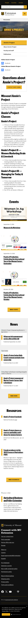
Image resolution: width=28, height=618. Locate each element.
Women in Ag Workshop (12, 227)
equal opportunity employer (11, 599)
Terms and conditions (7, 585)
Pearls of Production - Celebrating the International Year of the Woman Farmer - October (14, 295)
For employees (5, 563)
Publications (7, 54)
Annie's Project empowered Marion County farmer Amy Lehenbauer (13, 380)
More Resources (14, 479)
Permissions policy (6, 572)
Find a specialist (5, 539)
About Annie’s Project (10, 47)
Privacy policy (5, 582)
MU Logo (2, 525)
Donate (21, 3)
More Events (14, 309)
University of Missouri (12, 525)
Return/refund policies (7, 576)
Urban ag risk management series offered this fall (13, 337)
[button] (16, 614)
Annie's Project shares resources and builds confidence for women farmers (13, 432)
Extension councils (6, 566)
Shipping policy (5, 579)
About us (3, 549)
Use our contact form (7, 536)
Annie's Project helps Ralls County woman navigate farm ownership (14, 357)
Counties (13, 3)
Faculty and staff (9, 50)
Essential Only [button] (6, 614)
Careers (3, 552)
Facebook (7, 63)
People (7, 3)
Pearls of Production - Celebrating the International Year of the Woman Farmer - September (14, 260)
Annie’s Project (9, 43)
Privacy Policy (5, 611)
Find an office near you (7, 542)
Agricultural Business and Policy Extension (13, 499)
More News (14, 396)
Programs (6, 20)
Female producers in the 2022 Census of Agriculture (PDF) (13, 452)
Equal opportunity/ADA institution (10, 555)
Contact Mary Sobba (14, 87)
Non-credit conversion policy (9, 569)
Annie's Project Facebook (13, 416)
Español (3, 558)
